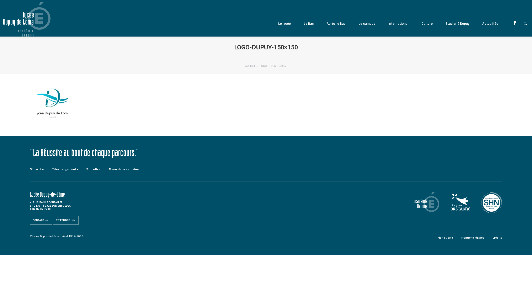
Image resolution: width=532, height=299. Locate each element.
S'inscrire (37, 169)
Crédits (497, 237)
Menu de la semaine (124, 169)
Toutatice (93, 169)
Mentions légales (472, 237)
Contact (38, 220)
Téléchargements (65, 169)
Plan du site (445, 237)
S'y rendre (63, 220)
